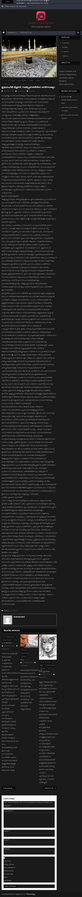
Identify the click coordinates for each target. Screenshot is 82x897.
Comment (8, 811)
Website (7, 849)
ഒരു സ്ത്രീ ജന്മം (44, 672)
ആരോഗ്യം (65, 56)
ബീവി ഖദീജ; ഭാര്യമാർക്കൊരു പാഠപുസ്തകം (69, 109)
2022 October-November (8, 637)
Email (6, 840)
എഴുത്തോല (24, 657)
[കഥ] (29, 641)
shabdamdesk (21, 91)
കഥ (22, 660)
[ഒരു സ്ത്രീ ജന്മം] (48, 647)
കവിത (15, 640)
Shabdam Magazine (21, 81)
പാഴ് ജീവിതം (7, 643)
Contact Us (25, 33)
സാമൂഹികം (65, 51)
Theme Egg (30, 894)
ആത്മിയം (31, 81)
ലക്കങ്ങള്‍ (11, 33)
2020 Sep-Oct (24, 650)
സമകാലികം (65, 43)
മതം (44, 81)
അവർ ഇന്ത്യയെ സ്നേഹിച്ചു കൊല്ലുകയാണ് (9, 788)
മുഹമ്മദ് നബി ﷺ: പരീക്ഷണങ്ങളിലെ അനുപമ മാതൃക (69, 100)
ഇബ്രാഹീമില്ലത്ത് (12, 611)
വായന (49, 81)
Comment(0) (31, 91)
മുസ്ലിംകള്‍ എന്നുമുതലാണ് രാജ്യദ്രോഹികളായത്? (51, 788)
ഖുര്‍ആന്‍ (38, 81)
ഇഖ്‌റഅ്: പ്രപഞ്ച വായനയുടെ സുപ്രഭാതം (32, 2)
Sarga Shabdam (41, 23)
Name (7, 831)
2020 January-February (45, 662)
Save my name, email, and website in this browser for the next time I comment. (9, 871)
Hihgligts (13, 81)
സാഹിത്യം (4, 84)
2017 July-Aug (5, 81)
